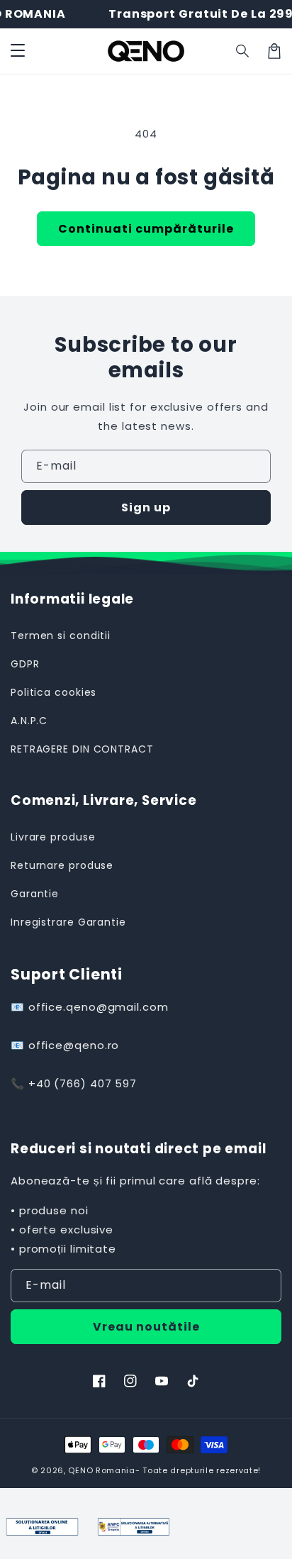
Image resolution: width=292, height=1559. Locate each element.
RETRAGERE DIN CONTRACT (82, 749)
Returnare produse (62, 865)
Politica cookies (53, 692)
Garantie (35, 894)
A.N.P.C (29, 721)
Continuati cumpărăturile (146, 229)
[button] (243, 51)
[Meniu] (17, 51)
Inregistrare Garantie (68, 922)
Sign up (146, 507)
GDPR (25, 664)
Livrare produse (53, 837)
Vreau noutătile (146, 1327)
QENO (80, 1470)
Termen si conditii (61, 635)
